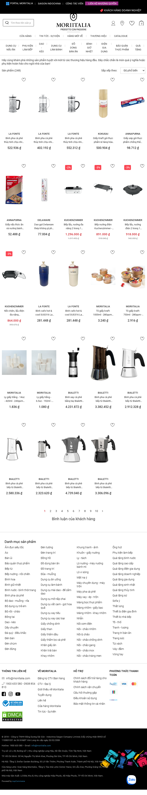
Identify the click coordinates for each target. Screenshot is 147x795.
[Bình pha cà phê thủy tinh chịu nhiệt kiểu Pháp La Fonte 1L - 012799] (14, 103)
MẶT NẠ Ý (82, 577)
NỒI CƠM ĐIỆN (84, 623)
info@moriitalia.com (18, 678)
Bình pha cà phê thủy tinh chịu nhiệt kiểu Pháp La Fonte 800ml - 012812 (73, 140)
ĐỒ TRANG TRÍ (47, 568)
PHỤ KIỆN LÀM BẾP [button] (27, 47)
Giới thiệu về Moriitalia (51, 689)
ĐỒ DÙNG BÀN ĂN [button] (73, 47)
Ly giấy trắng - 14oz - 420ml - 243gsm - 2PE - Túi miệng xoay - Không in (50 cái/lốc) (14, 399)
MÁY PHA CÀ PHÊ (86, 591)
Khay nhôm (47, 655)
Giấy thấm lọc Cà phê (53, 639)
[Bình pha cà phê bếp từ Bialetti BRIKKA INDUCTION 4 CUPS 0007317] (73, 449)
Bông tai (10, 616)
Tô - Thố (117, 622)
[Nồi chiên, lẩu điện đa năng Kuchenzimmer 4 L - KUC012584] (14, 276)
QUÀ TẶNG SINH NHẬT (124, 584)
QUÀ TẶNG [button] (138, 47)
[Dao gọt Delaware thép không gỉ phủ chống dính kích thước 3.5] (44, 190)
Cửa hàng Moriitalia (49, 706)
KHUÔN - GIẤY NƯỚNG (88, 552)
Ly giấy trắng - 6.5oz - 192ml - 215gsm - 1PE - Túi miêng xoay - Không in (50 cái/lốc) (44, 399)
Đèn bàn (10, 638)
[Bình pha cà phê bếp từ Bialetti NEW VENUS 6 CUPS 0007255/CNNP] (132, 362)
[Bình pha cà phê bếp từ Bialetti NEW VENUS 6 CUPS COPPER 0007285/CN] (103, 362)
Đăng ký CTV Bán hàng (51, 678)
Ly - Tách (82, 558)
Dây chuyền (12, 627)
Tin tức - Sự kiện (47, 711)
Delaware (44, 220)
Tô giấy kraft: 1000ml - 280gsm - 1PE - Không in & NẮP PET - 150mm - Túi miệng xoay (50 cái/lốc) (103, 312)
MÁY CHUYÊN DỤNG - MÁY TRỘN (91, 584)
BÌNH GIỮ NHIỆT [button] (89, 47)
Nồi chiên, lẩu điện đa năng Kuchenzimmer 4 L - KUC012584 (14, 312)
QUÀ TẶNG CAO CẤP (123, 563)
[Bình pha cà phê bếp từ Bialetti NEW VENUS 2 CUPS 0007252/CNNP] (44, 449)
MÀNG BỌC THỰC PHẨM (89, 602)
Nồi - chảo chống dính (89, 639)
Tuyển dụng (44, 694)
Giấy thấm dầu (49, 634)
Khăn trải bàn (49, 650)
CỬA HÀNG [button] (26, 36)
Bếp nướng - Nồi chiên (17, 574)
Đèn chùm (11, 643)
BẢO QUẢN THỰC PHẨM (17, 563)
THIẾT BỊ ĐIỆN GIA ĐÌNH (125, 611)
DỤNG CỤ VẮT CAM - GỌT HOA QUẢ (56, 606)
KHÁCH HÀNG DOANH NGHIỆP (122, 10)
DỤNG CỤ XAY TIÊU (50, 613)
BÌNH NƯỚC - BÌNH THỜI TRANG (20, 590)
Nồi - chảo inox (85, 650)
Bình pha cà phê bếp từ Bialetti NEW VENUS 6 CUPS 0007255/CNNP (132, 399)
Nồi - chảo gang (86, 645)
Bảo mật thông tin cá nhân (89, 703)
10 (96, 511)
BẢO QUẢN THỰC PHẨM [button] (122, 47)
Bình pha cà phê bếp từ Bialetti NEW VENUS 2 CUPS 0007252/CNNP (43, 485)
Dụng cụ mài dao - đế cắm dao (56, 592)
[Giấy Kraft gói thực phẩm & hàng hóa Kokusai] (103, 103)
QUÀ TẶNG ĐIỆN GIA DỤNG (126, 568)
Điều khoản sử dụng (85, 698)
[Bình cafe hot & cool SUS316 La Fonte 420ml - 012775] (44, 276)
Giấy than (46, 629)
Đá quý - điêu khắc (15, 632)
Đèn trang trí (48, 552)
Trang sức (118, 638)
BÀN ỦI (8, 558)
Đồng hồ (46, 558)
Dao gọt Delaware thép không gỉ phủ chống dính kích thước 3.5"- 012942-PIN (44, 226)
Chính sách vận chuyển (87, 687)
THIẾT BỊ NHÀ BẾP (122, 616)
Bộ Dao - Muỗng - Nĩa (17, 600)
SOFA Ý (116, 600)
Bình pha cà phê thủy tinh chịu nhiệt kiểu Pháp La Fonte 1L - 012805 (43, 140)
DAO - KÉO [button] (41, 47)
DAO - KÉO (10, 622)
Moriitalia (103, 306)
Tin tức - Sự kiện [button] (49, 36)
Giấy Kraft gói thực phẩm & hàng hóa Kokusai (103, 140)
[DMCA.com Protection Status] (12, 716)
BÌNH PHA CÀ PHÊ (14, 595)
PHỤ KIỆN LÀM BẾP (123, 552)
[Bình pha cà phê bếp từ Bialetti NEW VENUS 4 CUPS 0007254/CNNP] (14, 449)
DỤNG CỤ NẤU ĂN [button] (11, 47)
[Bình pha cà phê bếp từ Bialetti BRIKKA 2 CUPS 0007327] (103, 449)
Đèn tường (47, 547)
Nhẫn (80, 618)
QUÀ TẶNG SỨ (120, 595)
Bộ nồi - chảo (12, 611)
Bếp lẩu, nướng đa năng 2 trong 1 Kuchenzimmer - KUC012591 (73, 226)
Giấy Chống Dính (50, 623)
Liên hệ (42, 700)
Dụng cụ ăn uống (51, 579)
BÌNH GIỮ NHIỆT (13, 584)
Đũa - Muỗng (48, 574)
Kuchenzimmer (73, 220)
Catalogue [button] (120, 36)
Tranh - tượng (120, 627)
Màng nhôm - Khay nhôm (91, 613)
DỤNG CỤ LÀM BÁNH (51, 584)
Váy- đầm (118, 648)
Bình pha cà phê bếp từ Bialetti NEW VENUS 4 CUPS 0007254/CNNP (14, 485)
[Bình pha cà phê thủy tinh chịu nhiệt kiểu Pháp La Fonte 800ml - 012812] (73, 103)
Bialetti (73, 392)
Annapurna (132, 133)
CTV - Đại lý (44, 683)
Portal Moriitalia (21, 3)
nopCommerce (18, 781)
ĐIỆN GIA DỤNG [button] (104, 47)
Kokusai (103, 133)
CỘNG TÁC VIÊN (74, 3)
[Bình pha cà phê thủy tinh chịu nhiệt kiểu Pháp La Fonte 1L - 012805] (44, 103)
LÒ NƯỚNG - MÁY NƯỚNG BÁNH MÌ (90, 565)
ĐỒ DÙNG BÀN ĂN (50, 563)
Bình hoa (10, 579)
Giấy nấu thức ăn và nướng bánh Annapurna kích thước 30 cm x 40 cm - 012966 (14, 226)
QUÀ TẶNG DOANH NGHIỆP (126, 574)
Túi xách (117, 643)
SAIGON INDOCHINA (49, 3)
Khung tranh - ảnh (87, 547)
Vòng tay (118, 654)
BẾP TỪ (8, 568)
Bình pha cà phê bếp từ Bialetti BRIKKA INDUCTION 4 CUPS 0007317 (73, 485)
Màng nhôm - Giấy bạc (90, 607)
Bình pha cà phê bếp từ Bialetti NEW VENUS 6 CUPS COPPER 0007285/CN (103, 399)
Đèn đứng (10, 648)
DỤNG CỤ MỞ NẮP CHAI (53, 598)
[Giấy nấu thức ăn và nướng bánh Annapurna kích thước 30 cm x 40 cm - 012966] (14, 190)
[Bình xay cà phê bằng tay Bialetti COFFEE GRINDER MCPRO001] (73, 362)
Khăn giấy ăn (48, 645)
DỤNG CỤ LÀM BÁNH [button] (56, 47)
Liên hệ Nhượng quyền (102, 3)
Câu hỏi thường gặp (85, 692)
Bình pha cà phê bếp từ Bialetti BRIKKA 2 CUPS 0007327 (103, 485)
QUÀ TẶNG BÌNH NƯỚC (124, 558)
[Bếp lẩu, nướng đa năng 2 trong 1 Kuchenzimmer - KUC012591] (73, 190)
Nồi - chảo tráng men (89, 655)
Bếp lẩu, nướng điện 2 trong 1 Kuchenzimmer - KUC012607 (133, 226)
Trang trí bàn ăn (122, 632)
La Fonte (14, 133)
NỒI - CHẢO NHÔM (86, 629)
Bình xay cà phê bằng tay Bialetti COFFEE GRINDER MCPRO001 (73, 399)
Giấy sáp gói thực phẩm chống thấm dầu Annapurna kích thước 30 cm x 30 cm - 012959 (132, 140)
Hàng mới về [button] (75, 36)
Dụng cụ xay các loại (53, 618)
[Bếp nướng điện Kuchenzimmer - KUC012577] (103, 190)
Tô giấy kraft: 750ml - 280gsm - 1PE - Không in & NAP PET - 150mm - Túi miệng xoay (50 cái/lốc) (133, 312)
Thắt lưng (118, 606)
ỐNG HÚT (117, 547)
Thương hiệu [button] (98, 36)
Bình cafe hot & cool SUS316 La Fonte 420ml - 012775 (43, 312)
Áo (6, 552)
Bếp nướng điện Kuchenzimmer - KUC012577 (103, 226)
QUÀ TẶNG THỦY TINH (124, 590)
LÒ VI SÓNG (83, 572)
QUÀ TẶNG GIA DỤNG (123, 579)
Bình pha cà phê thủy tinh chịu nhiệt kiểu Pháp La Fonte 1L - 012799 (14, 140)
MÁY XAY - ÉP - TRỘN (87, 596)
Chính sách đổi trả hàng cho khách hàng (90, 680)
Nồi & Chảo (83, 634)
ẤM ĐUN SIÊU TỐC (14, 547)
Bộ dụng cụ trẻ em (15, 606)
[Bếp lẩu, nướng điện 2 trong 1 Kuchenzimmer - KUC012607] (132, 190)
